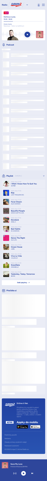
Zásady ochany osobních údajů (16, 442)
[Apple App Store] (35, 427)
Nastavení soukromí (12, 446)
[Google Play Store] (22, 427)
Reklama (8, 438)
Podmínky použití (11, 435)
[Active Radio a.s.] (10, 425)
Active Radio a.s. (23, 449)
